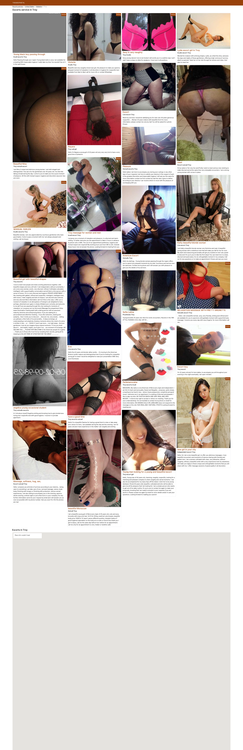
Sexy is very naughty (132, 52)
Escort (126, 112)
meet (179, 162)
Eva (70, 346)
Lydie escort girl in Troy (188, 50)
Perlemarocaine (130, 382)
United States (29, 6)
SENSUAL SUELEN (22, 229)
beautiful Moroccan (77, 508)
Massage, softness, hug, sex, (27, 481)
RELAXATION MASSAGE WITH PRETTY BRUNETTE (201, 310)
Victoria (71, 62)
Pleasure (127, 166)
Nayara (71, 146)
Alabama (39, 6)
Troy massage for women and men (84, 233)
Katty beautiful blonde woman (191, 243)
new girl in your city (186, 449)
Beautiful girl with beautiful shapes (29, 279)
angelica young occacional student (29, 408)
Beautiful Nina (20, 164)
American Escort (130, 255)
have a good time (76, 417)
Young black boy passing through (29, 54)
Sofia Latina (128, 312)
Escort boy (182, 367)
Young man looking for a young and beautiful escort (147, 472)
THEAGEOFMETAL (19, 3)
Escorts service (18, 6)
